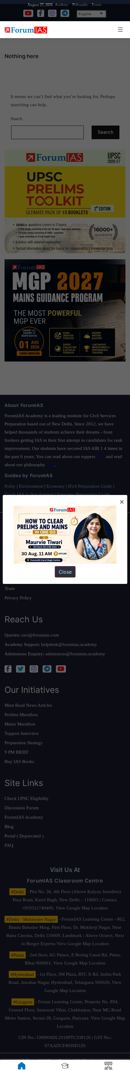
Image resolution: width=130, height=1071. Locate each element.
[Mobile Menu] (119, 30)
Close (65, 572)
